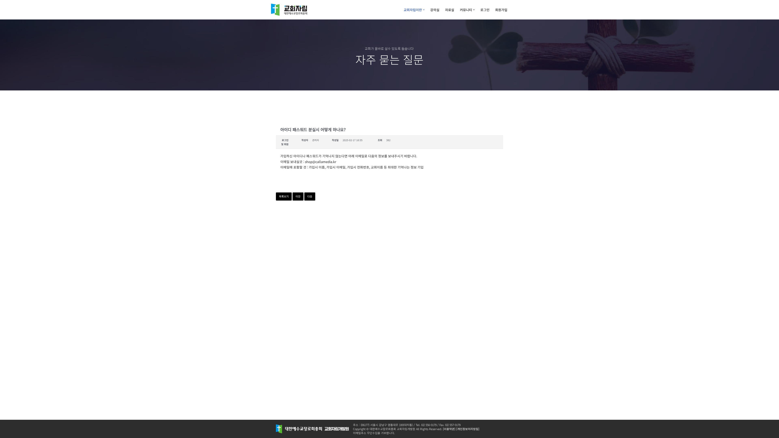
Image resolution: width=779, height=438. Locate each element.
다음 (309, 196)
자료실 (449, 9)
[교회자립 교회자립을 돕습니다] (290, 10)
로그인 (485, 9)
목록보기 (284, 196)
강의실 (434, 9)
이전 (298, 196)
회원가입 (501, 9)
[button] (424, 10)
